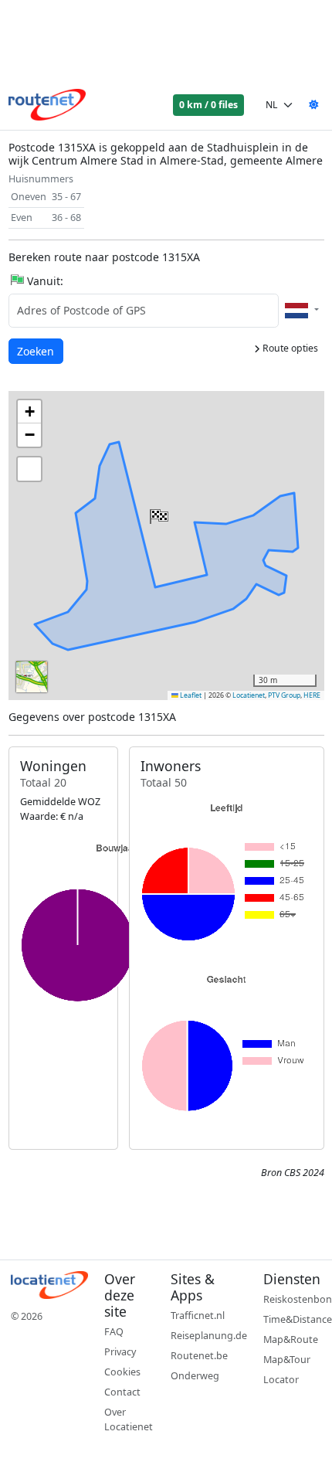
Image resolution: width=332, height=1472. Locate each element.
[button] (157, 513)
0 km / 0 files (208, 104)
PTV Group (284, 695)
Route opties (289, 348)
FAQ (114, 1331)
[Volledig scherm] (29, 469)
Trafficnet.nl (198, 1315)
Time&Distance (297, 1319)
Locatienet (248, 695)
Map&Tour (286, 1359)
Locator (281, 1379)
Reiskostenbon (297, 1299)
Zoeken (36, 351)
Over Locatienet (128, 1419)
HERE (311, 695)
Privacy (120, 1351)
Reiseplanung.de (209, 1335)
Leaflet (190, 695)
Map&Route (290, 1339)
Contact (122, 1392)
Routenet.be (199, 1355)
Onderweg (195, 1375)
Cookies (122, 1372)
